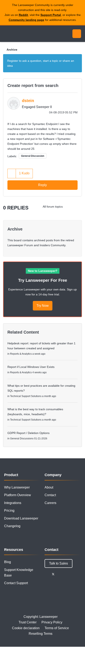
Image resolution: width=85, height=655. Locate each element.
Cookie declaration (26, 628)
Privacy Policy (51, 622)
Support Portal (50, 15)
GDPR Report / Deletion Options (28, 433)
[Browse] (6, 34)
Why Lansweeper (17, 487)
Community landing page (26, 19)
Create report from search (32, 85)
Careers (50, 503)
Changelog (12, 526)
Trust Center (28, 622)
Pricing (9, 510)
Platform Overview (17, 495)
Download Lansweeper (21, 518)
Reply (42, 185)
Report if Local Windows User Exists (30, 367)
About (49, 487)
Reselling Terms (40, 633)
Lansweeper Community (22, 34)
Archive (12, 49)
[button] (12, 173)
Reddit (23, 15)
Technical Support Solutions (25, 396)
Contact (50, 495)
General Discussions (21, 438)
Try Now (43, 305)
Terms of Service (57, 628)
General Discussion (32, 156)
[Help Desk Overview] (69, 206)
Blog (7, 562)
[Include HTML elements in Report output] (77, 206)
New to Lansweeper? (42, 270)
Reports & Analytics (21, 353)
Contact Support (16, 583)
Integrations (12, 503)
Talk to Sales (58, 563)
